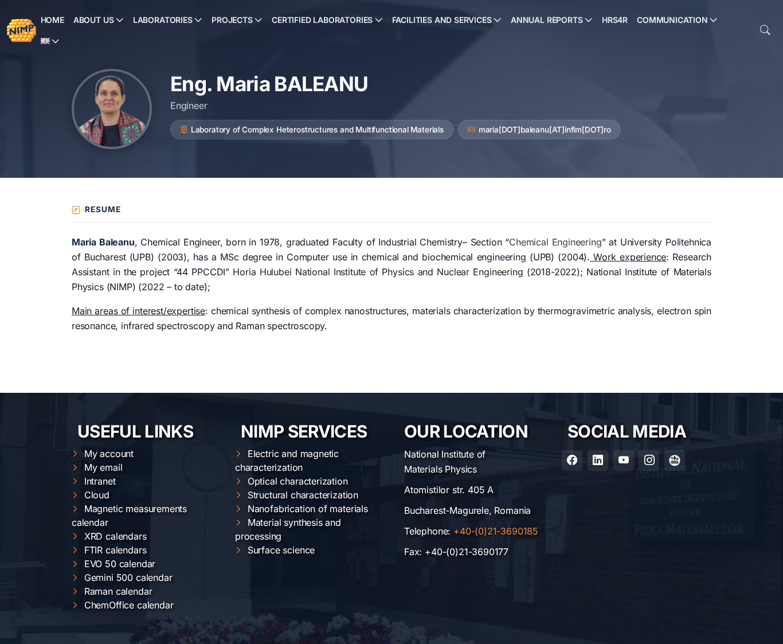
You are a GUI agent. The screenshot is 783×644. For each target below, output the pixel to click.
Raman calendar (118, 591)
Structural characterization (303, 495)
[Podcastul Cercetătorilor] (674, 460)
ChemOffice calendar (129, 605)
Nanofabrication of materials (308, 508)
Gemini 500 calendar (128, 577)
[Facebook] (572, 460)
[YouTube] (623, 460)
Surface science (281, 550)
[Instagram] (649, 460)
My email (103, 467)
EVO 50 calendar (119, 563)
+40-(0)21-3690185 (495, 531)
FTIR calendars (115, 550)
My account (109, 453)
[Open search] (765, 30)
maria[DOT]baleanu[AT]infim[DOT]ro (545, 129)
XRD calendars (115, 536)
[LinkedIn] (598, 460)
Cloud (96, 495)
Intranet (100, 481)
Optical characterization (298, 481)
